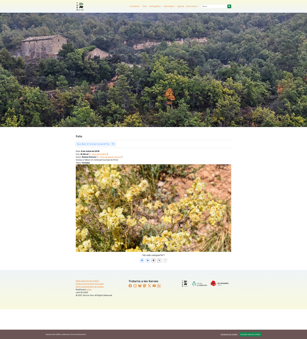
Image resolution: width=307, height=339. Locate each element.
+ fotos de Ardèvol (98, 154)
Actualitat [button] (134, 6)
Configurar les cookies (229, 334)
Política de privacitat (85, 284)
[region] (153, 334)
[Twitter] (159, 260)
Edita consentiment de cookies (90, 287)
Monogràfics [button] (155, 6)
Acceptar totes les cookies (250, 334)
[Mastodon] (153, 260)
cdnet (89, 289)
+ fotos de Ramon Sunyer (109, 157)
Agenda (180, 6)
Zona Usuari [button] (191, 6)
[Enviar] (165, 260)
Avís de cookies (92, 281)
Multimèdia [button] (169, 6)
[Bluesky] (148, 260)
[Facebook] (142, 260)
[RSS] (159, 286)
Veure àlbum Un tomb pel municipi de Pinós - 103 (95, 144)
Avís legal (99, 284)
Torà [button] (144, 6)
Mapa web (80, 281)
